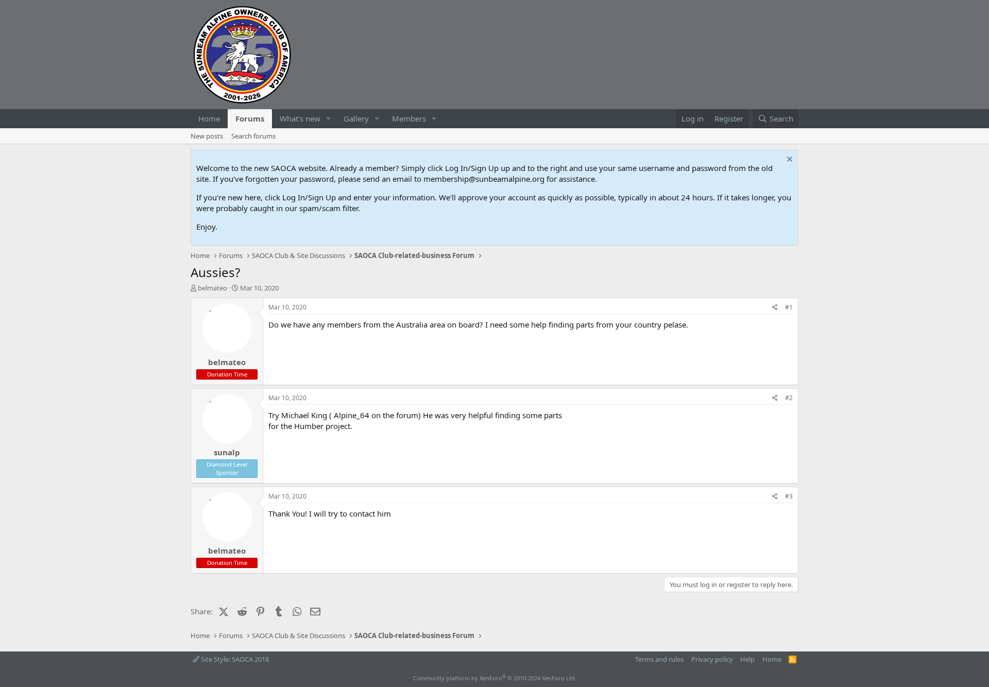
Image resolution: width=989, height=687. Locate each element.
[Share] (775, 308)
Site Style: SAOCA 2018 (234, 659)
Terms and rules (659, 659)
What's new (300, 118)
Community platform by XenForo (494, 678)
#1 (789, 307)
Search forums (253, 136)
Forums (249, 118)
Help (747, 659)
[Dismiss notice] (788, 160)
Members (409, 118)
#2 (789, 397)
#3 (789, 496)
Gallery (356, 118)
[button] (328, 118)
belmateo (212, 288)
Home (209, 118)
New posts (207, 136)
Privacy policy (712, 659)
